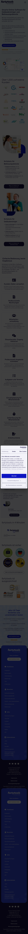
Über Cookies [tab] (22, 451)
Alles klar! (14, 476)
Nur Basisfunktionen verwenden (14, 485)
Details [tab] (14, 451)
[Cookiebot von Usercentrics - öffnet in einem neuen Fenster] (20, 447)
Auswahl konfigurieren (13, 480)
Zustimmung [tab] (5, 451)
